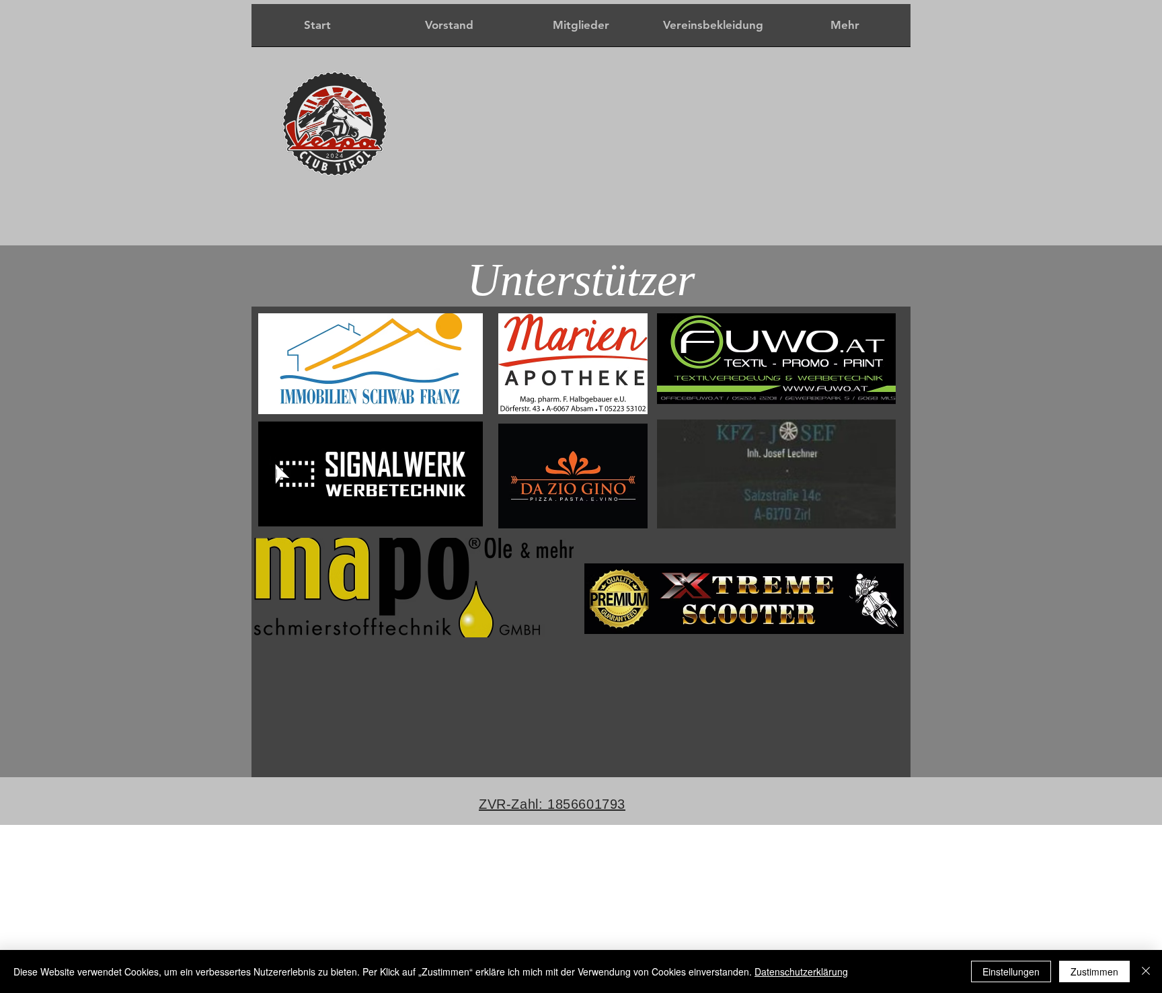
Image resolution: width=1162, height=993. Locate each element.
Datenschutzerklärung (801, 971)
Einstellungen (1011, 971)
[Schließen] (1146, 971)
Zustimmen (1094, 971)
